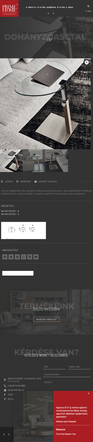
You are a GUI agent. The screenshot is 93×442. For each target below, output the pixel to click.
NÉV (47, 367)
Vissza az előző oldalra (18, 273)
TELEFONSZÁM (52, 375)
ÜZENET (49, 382)
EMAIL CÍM (75, 367)
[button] (87, 62)
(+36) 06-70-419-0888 (16, 385)
